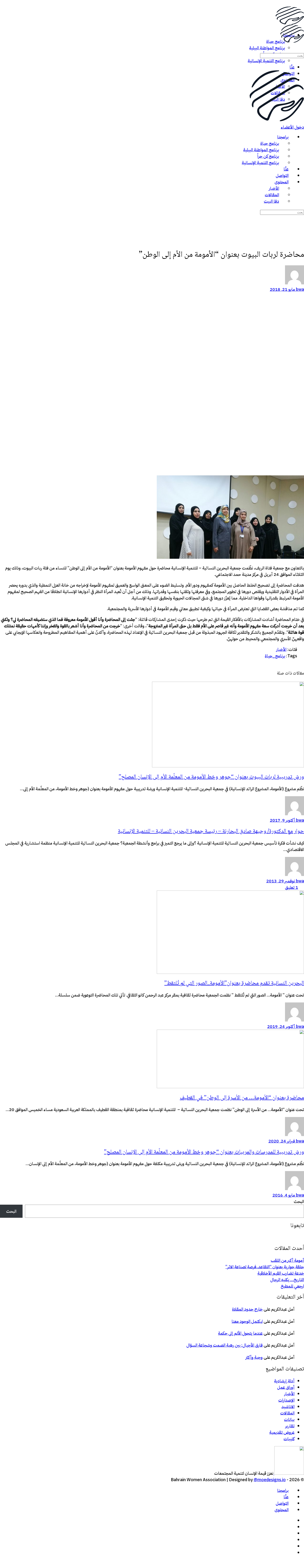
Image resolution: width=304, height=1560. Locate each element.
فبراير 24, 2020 (281, 1141)
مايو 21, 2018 (282, 289)
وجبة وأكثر (254, 1357)
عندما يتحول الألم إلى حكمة (240, 1333)
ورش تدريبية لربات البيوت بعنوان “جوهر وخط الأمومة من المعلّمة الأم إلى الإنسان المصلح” (211, 777)
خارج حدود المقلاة (247, 1309)
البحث (299, 1201)
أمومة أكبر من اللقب (287, 1260)
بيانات (289, 1419)
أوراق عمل (285, 1387)
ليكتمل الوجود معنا (247, 1321)
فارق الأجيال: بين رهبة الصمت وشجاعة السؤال (224, 1345)
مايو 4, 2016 (283, 1195)
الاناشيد (287, 1406)
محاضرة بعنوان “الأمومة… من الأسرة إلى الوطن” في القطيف (242, 1098)
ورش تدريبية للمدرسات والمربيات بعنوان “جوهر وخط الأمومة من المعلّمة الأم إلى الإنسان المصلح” (204, 1152)
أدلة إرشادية (284, 1381)
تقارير (289, 1426)
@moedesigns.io (270, 1479)
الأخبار (289, 1393)
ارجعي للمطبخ (292, 1286)
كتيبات (289, 1438)
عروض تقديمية (281, 1432)
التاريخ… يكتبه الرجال (287, 1279)
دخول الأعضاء (292, 127)
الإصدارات (286, 1400)
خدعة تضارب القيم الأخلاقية (280, 1273)
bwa (299, 289)
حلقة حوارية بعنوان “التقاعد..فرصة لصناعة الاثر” (264, 1266)
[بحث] (301, 48)
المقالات (287, 1413)
